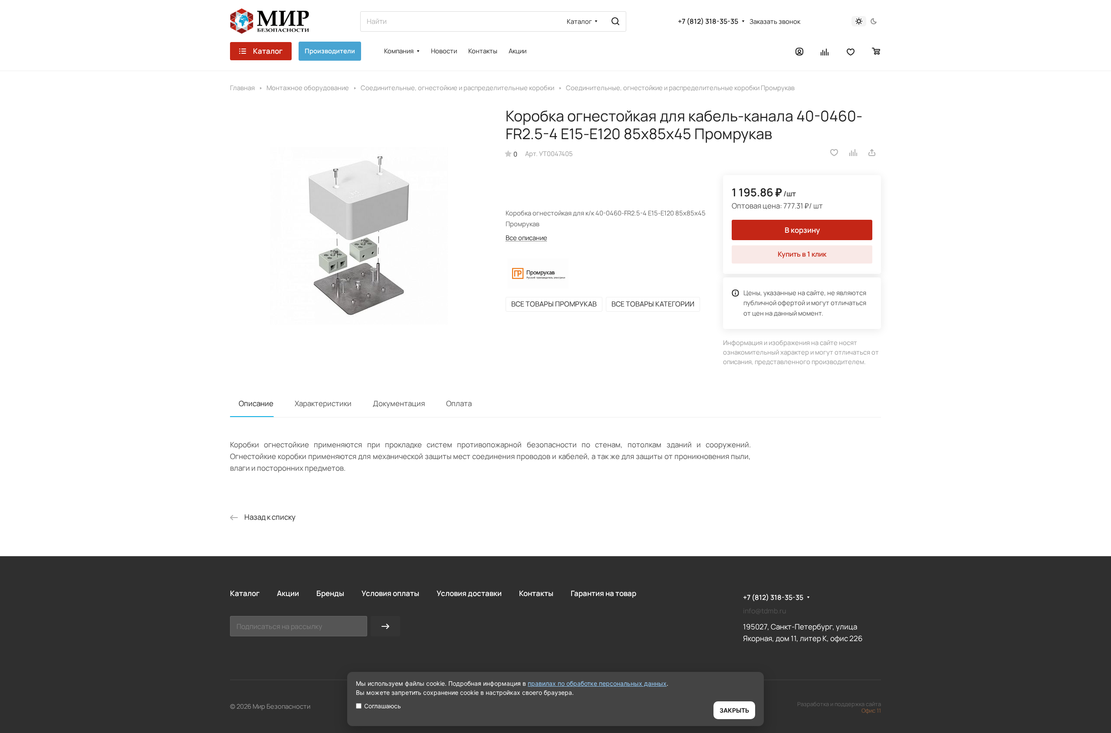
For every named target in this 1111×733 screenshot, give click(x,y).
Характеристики (323, 403)
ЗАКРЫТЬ (734, 710)
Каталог (245, 593)
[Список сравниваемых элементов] (825, 51)
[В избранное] (834, 152)
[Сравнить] (854, 152)
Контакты (536, 593)
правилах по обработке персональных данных (597, 683)
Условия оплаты (390, 593)
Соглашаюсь (382, 706)
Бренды (330, 593)
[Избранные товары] (851, 51)
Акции (288, 593)
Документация (399, 403)
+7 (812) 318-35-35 (708, 21)
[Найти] (615, 21)
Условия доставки (469, 593)
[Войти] (799, 51)
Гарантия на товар (603, 593)
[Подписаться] (385, 626)
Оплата (459, 403)
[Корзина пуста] (876, 51)
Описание (256, 403)
